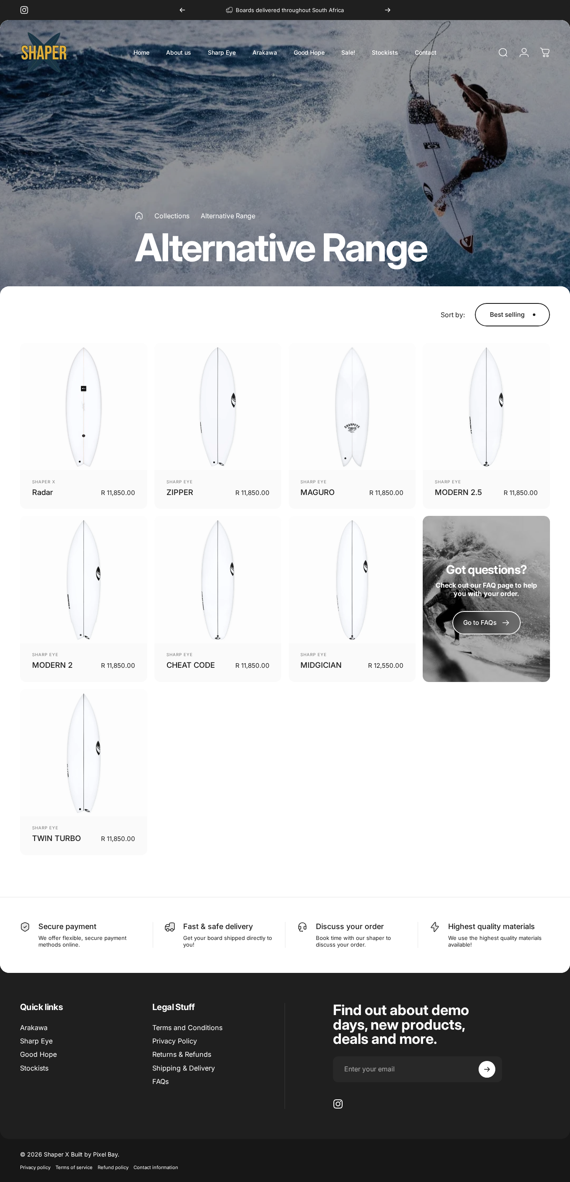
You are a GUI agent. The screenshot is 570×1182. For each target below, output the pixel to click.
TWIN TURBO (56, 838)
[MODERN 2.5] (486, 406)
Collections (171, 216)
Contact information (156, 1167)
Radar (42, 492)
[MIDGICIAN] (352, 579)
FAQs (160, 1081)
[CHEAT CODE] (218, 579)
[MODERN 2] (83, 579)
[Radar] (83, 406)
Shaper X (43, 481)
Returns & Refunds (181, 1054)
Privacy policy (35, 1167)
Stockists (34, 1068)
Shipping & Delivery (183, 1068)
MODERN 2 (52, 664)
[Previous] (182, 10)
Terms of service (74, 1167)
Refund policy (113, 1167)
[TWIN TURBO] (83, 752)
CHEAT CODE (190, 664)
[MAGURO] (352, 406)
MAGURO (317, 492)
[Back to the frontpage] (139, 216)
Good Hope (38, 1054)
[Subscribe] (487, 1069)
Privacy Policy (174, 1041)
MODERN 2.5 (458, 492)
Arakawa (34, 1027)
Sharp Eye (179, 481)
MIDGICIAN (321, 664)
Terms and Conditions (187, 1027)
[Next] (387, 10)
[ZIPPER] (218, 406)
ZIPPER (179, 492)
